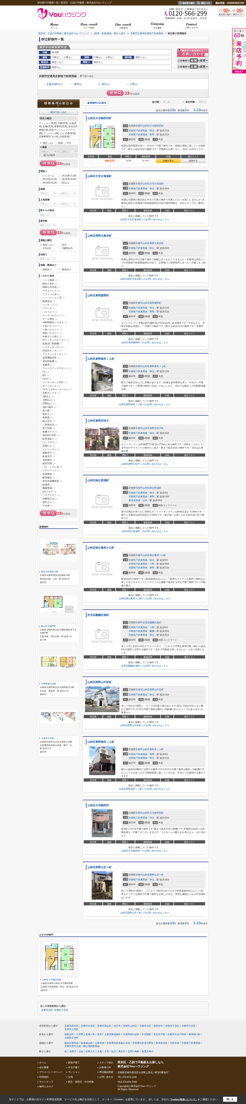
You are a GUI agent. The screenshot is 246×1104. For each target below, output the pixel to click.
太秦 (99, 1051)
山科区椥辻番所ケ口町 (100, 547)
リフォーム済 (51, 294)
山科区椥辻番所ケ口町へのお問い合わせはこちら (144, 598)
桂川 (113, 1051)
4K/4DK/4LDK (50, 182)
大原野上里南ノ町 (85, 1034)
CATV (47, 378)
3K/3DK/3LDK (69, 179)
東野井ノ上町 (157, 749)
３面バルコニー (52, 329)
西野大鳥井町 (157, 243)
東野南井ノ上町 (158, 366)
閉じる (230, 1099)
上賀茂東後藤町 (112, 1034)
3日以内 (47, 248)
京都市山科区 (143, 125)
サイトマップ (46, 1081)
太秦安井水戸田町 (176, 1034)
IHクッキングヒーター (56, 340)
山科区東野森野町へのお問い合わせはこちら (144, 342)
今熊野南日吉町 (48, 683)
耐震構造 (49, 477)
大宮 (106, 1051)
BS (46, 375)
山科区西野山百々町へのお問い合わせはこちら (144, 912)
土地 (70, 1077)
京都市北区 (47, 1010)
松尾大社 (90, 1051)
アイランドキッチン (55, 354)
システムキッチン (53, 347)
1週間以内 (67, 248)
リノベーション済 (53, 297)
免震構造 (49, 474)
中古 (69, 143)
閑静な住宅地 (51, 287)
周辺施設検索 (106, 1072)
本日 (64, 244)
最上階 (48, 410)
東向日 (121, 1051)
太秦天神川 (54, 84)
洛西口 (72, 1051)
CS (46, 371)
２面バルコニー (52, 326)
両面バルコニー (52, 333)
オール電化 (50, 319)
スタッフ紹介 (106, 1062)
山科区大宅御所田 (98, 805)
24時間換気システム (55, 322)
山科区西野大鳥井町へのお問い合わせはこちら (144, 279)
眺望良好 (49, 301)
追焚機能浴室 (51, 357)
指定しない (48, 143)
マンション (74, 1072)
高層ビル (49, 445)
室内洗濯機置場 (52, 481)
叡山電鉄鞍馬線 (91, 1046)
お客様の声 (105, 1067)
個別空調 (49, 463)
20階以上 (49, 403)
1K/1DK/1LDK (69, 175)
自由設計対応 (51, 435)
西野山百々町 (157, 874)
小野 (133, 84)
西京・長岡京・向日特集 (81, 1081)
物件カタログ (46, 1086)
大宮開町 (146, 1034)
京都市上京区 (71, 1029)
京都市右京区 (88, 1025)
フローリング (51, 470)
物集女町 (69, 1034)
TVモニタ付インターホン (57, 389)
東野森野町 (155, 303)
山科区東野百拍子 (98, 420)
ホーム (42, 1062)
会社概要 (44, 1067)
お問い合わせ (106, 1077)
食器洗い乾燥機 (52, 343)
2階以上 (48, 396)
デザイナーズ (51, 290)
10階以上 (49, 400)
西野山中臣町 (157, 689)
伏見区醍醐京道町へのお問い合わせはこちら (144, 665)
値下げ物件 (49, 155)
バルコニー (50, 312)
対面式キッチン (52, 350)
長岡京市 (158, 1025)
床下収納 (49, 428)
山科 (145, 500)
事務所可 (49, 452)
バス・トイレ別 (52, 467)
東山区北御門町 (48, 626)
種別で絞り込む (58, 112)
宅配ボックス (51, 393)
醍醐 (152, 631)
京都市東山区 (104, 1025)
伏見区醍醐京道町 (98, 615)
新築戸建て (74, 1062)
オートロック (51, 385)
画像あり (47, 269)
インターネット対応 (55, 382)
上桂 (81, 1051)
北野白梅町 (133, 1051)
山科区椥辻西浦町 (98, 480)
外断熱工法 (50, 498)
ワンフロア (50, 442)
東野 (78, 84)
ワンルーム (48, 175)
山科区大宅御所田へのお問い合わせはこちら (144, 850)
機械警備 (49, 488)
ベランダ (49, 308)
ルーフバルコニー (53, 315)
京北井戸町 (159, 1034)
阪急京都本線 (71, 1043)
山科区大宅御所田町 (99, 118)
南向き (48, 414)
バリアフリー (51, 495)
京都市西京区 (71, 1025)
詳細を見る (168, 160)
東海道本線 (134, 500)
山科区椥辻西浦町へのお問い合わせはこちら (144, 531)
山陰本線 (99, 1043)
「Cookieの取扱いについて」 (183, 1099)
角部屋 (48, 417)
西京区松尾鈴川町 (49, 571)
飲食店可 (49, 456)
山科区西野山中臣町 (99, 682)
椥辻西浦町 (155, 488)
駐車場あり (50, 438)
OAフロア (49, 491)
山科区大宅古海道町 (99, 176)
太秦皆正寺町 (47, 738)
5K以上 (65, 182)
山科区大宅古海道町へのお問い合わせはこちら (144, 219)
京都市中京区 (189, 1025)
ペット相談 (50, 280)
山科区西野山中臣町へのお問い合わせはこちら (144, 725)
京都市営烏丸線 (72, 1046)
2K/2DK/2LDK (50, 179)
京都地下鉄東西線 (138, 130)
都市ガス (49, 502)
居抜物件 (49, 460)
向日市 (117, 1025)
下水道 (48, 505)
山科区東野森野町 (98, 295)
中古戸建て (74, 1067)
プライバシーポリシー (51, 1072)
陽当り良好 (50, 283)
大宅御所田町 (157, 125)
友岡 (99, 1034)
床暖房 (48, 364)
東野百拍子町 (157, 428)
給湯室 (48, 484)
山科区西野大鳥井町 (99, 235)
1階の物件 (49, 407)
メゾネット (50, 304)
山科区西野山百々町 (99, 867)
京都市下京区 (61, 1010)
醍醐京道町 (155, 622)
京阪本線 (174, 1043)
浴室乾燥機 (50, 361)
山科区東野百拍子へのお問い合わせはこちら (144, 464)
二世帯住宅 (50, 424)
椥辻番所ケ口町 (158, 555)
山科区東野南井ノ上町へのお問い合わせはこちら (144, 404)
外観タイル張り (52, 336)
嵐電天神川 (147, 1051)
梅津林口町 (194, 1034)
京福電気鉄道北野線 (142, 1043)
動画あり (66, 269)
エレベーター (51, 449)
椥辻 (106, 84)
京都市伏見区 (143, 622)
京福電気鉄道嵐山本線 (118, 1043)
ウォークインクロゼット (57, 368)
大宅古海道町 (157, 183)
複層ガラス (50, 431)
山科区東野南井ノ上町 (100, 358)
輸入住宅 (49, 421)
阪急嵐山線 (87, 1043)
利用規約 (44, 1077)
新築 (60, 143)
